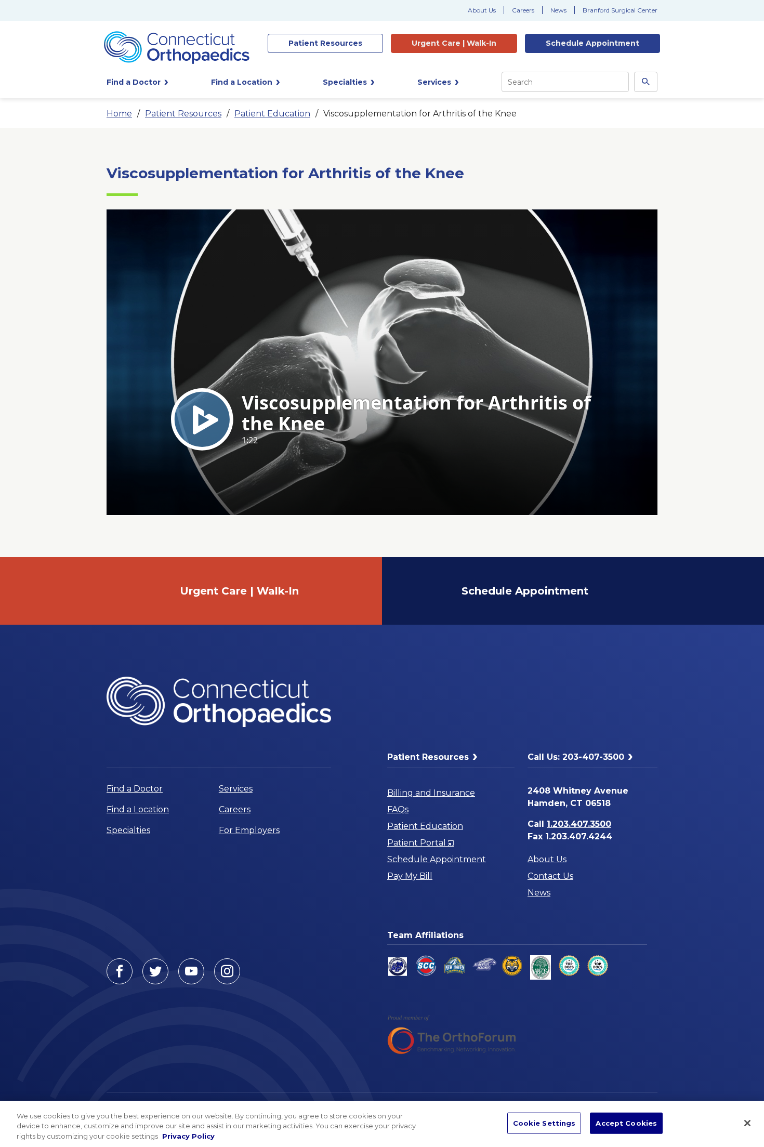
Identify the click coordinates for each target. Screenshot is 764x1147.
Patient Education (272, 113)
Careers (523, 10)
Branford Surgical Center (620, 10)
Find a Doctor (135, 789)
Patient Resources (183, 113)
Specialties (128, 830)
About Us (482, 10)
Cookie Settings (544, 1122)
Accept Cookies (626, 1122)
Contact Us (550, 876)
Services (236, 789)
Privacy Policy (188, 1136)
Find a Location (138, 809)
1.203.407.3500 (579, 824)
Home (119, 113)
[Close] (747, 1123)
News (558, 10)
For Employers (249, 830)
